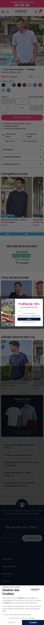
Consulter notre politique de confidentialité (16, 614)
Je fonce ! (29, 319)
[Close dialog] (41, 300)
